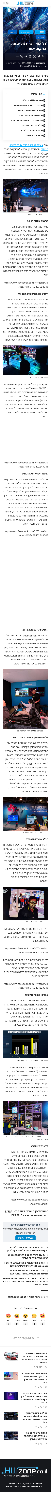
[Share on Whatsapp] (30, 56)
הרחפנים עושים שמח (34, 135)
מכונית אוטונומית (27, 1297)
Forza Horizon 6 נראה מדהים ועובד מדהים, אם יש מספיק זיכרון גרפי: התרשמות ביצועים (34, 1358)
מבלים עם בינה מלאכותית (32, 125)
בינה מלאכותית (11, 861)
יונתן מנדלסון (41, 63)
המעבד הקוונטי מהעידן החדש (30, 110)
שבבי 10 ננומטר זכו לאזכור (32, 130)
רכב (5, 319)
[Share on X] (35, 56)
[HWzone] (25, 3)
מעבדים (41, 37)
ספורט (30, 763)
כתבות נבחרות (26, 32)
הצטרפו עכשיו (25, 1238)
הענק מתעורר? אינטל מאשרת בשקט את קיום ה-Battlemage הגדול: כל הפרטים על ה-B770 (25, 1264)
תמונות (8, 1211)
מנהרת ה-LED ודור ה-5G (33, 100)
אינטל (45, 153)
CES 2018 (40, 32)
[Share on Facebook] (39, 56)
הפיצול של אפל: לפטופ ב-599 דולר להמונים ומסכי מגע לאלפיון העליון (35, 1436)
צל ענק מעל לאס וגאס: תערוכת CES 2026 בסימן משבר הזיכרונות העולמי (28, 1256)
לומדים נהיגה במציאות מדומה (31, 115)
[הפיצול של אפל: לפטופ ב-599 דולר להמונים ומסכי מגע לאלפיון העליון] (11, 1436)
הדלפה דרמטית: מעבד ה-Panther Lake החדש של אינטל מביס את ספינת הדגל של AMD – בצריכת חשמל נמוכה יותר (25, 1281)
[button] (45, 3)
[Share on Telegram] (26, 56)
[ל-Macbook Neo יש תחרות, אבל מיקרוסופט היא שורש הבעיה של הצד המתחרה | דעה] (11, 1376)
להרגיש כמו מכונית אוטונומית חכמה (28, 105)
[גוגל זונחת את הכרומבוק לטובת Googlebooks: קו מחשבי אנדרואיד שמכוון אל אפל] (11, 1416)
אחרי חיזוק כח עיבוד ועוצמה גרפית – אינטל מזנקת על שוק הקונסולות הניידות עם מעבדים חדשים (34, 1398)
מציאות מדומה (30, 635)
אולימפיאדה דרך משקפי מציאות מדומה (27, 120)
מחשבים (13, 32)
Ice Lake (34, 1087)
